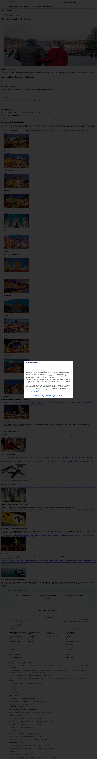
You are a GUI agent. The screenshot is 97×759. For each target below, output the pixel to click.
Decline (60, 395)
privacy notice (34, 391)
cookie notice (29, 390)
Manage (48, 395)
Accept (37, 395)
